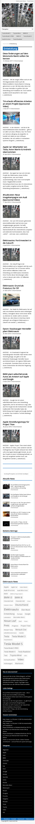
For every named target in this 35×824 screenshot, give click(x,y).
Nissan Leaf (10, 620)
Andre (4, 739)
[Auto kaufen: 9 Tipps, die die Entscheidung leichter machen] (6, 525)
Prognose (15, 626)
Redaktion (7, 819)
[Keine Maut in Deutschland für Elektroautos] (6, 568)
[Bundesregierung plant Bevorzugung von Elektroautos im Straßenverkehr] (6, 558)
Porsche (5, 796)
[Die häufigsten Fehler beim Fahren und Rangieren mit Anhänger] (6, 498)
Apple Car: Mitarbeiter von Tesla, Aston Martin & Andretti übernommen (17, 149)
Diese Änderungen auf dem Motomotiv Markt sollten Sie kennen (16, 56)
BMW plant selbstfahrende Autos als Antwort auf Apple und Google (16, 376)
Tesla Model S (6, 33)
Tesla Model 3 (18, 636)
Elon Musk (25, 610)
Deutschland (21, 604)
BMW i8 (25, 33)
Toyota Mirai (17, 33)
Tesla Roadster (17, 39)
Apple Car (14, 587)
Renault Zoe (20, 629)
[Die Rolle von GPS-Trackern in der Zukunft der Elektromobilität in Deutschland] (6, 515)
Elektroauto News (21, 1)
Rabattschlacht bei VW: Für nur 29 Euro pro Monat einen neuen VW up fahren (21, 546)
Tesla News (30, 1)
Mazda (5, 782)
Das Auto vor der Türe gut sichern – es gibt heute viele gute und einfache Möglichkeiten (21, 504)
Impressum (21, 819)
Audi (4, 755)
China (28, 601)
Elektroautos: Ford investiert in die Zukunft (17, 241)
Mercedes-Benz (19, 617)
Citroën (5, 763)
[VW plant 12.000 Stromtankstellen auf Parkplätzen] (6, 540)
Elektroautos (26, 678)
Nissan (5, 790)
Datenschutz (29, 819)
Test (5, 655)
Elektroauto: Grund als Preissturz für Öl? (13, 287)
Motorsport (6, 788)
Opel (20, 621)
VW (4, 812)
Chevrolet (6, 760)
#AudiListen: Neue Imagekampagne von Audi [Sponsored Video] (15, 197)
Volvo (4, 810)
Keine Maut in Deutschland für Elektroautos (19, 565)
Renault (5, 801)
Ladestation (7, 617)
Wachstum (19, 663)
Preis (6, 625)
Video (21, 659)
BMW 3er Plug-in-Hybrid (16, 594)
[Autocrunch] (17, 15)
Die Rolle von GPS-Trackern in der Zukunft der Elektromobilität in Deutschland (20, 514)
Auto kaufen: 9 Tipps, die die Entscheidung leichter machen (19, 523)
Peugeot (5, 793)
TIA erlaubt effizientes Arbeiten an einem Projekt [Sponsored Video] (17, 104)
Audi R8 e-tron (22, 590)
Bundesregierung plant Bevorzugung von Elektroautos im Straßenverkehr (20, 556)
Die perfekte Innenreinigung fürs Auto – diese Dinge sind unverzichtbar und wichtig (20, 486)
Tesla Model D (8, 640)
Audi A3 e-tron (6, 39)
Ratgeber (5, 799)
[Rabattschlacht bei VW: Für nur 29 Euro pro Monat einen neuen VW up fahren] (6, 548)
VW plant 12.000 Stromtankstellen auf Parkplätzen (20, 537)
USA (25, 655)
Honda (5, 774)
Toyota (5, 807)
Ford (4, 769)
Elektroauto (11, 609)
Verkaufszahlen (9, 660)
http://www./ (6, 719)
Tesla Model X (28, 36)
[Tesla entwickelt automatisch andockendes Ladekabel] (6, 576)
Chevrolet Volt (20, 601)
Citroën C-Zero (8, 605)
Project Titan (25, 626)
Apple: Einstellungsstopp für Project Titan (16, 423)
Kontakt (13, 819)
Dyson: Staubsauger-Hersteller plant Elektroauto (17, 330)
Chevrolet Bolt (8, 601)
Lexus (4, 780)
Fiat (4, 766)
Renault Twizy (8, 630)
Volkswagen (8, 663)
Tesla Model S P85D (8, 36)
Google (27, 614)
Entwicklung (9, 614)
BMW (6, 594)
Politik (25, 621)
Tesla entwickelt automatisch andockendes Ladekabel (19, 573)
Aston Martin (23, 587)
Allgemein (6, 750)
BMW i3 (19, 36)
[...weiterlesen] (7, 95)
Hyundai (5, 777)
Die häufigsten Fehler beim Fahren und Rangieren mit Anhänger (21, 495)
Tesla (6, 636)
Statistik (21, 633)
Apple (6, 587)
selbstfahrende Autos (10, 633)
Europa (19, 614)
